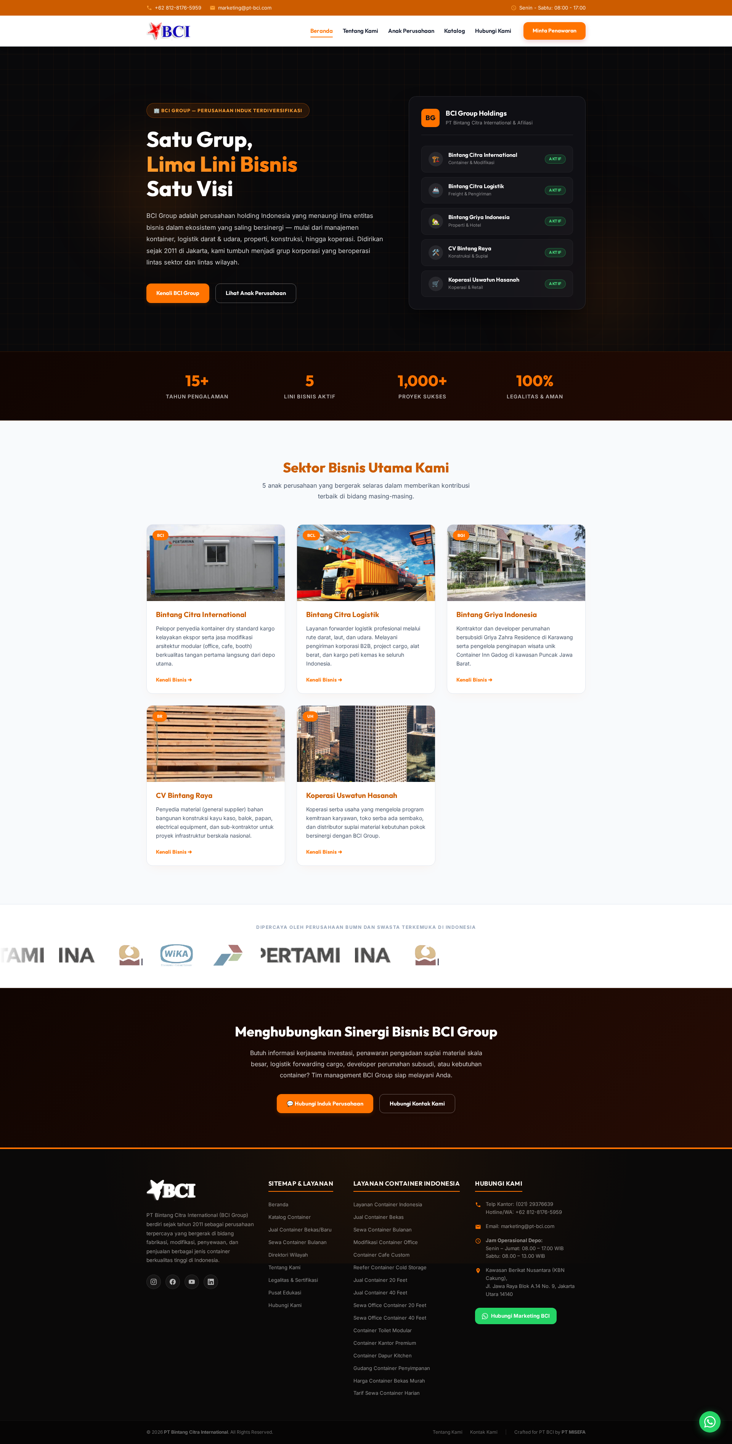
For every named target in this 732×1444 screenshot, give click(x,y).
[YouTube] (192, 1282)
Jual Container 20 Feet (380, 1280)
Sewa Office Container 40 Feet (389, 1318)
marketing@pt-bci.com (244, 8)
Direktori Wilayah (288, 1255)
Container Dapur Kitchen (382, 1355)
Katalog (454, 30)
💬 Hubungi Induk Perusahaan (325, 1103)
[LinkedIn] (211, 1282)
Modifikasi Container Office (385, 1242)
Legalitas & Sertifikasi (293, 1280)
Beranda (321, 30)
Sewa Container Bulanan (297, 1242)
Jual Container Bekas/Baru (300, 1229)
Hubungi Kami (493, 30)
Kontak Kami (484, 1432)
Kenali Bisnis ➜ (174, 679)
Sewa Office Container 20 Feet (389, 1305)
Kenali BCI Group (177, 293)
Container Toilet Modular (382, 1330)
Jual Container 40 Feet (380, 1292)
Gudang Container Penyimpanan (391, 1368)
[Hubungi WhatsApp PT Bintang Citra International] (710, 1422)
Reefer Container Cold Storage (390, 1267)
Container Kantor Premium (384, 1343)
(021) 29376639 (534, 1204)
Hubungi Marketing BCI (520, 1316)
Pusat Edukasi (284, 1292)
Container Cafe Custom (381, 1255)
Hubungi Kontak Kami (417, 1103)
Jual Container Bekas (378, 1217)
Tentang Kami (360, 30)
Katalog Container (289, 1217)
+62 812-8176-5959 (178, 8)
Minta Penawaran (554, 30)
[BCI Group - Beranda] (168, 30)
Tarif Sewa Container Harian (386, 1393)
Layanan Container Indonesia (387, 1204)
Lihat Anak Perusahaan (256, 293)
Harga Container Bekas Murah (389, 1381)
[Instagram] (153, 1282)
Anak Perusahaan (411, 30)
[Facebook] (172, 1282)
